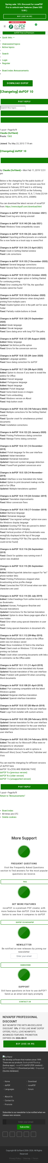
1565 (9, 136)
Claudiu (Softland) (9, 133)
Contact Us (9, 1100)
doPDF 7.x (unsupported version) (15, 779)
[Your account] (40, 26)
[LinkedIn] (19, 1134)
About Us (9, 1097)
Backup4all (27, 1062)
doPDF (7, 1085)
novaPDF (20, 1065)
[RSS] (33, 1134)
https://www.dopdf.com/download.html (23, 206)
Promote (8, 1104)
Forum (31, 1089)
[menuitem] (11, 44)
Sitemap (26, 1158)
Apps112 (14, 1068)
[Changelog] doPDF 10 (16, 92)
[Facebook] (5, 1134)
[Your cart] (34, 26)
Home (7, 1081)
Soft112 (6, 1068)
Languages (9, 1089)
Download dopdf (18, 83)
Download (32, 1081)
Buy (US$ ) (24, 16)
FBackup (36, 1062)
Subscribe (24, 1127)
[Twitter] (12, 1134)
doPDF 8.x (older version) (12, 775)
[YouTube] (26, 1134)
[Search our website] (45, 26)
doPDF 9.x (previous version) (13, 772)
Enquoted (40, 1068)
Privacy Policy (15, 1158)
